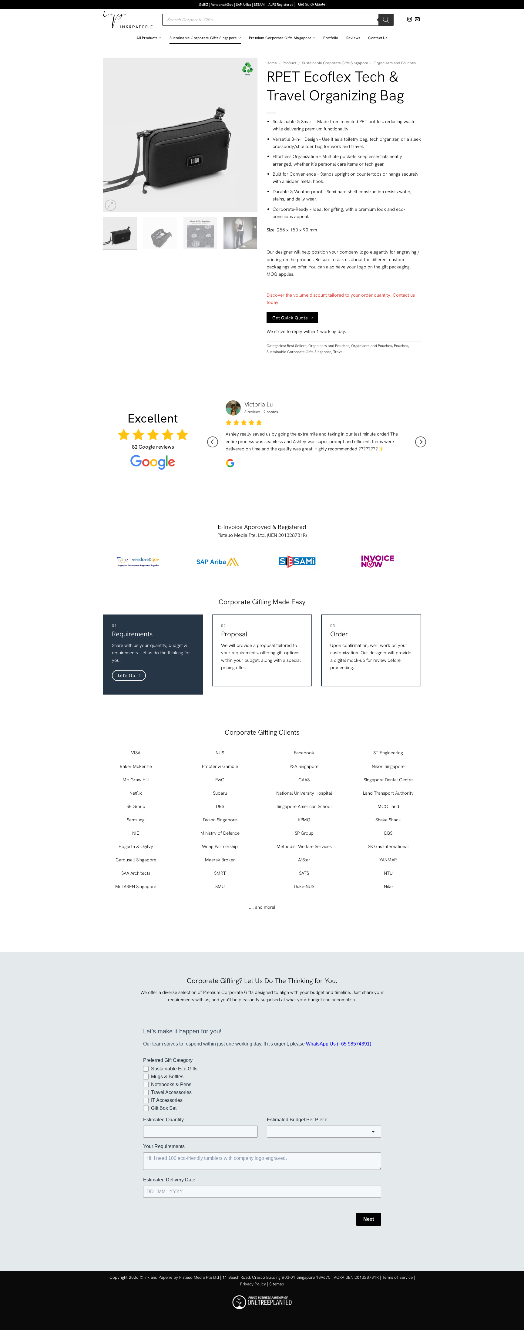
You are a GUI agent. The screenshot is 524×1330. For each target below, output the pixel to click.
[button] (110, 205)
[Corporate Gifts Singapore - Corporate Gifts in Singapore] (128, 19)
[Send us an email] (417, 19)
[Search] (386, 20)
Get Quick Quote (311, 4)
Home (272, 63)
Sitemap (276, 1284)
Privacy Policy (253, 1284)
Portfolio (330, 37)
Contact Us (377, 37)
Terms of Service (397, 1277)
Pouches (401, 345)
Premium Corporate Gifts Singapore (280, 37)
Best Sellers (297, 345)
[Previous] (113, 135)
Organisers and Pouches (395, 63)
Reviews (353, 37)
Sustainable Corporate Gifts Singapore (203, 37)
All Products (146, 37)
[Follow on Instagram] (409, 19)
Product (289, 63)
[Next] (246, 135)
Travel (338, 351)
